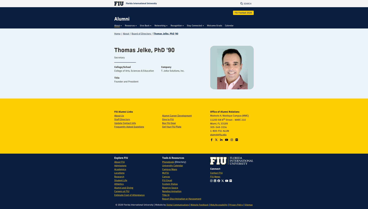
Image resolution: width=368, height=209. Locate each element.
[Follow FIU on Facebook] (219, 181)
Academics (120, 169)
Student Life (120, 180)
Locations (119, 172)
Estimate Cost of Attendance (129, 195)
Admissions (120, 165)
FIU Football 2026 (243, 13)
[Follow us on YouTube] (226, 140)
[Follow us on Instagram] (232, 140)
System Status (170, 184)
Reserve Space (170, 187)
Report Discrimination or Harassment (181, 198)
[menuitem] (118, 25)
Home (117, 33)
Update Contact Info (125, 123)
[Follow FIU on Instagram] (212, 181)
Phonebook (168, 162)
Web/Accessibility (219, 205)
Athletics (119, 184)
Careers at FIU (121, 191)
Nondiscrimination (171, 191)
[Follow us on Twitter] (216, 140)
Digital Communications (177, 205)
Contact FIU (216, 172)
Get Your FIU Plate (171, 126)
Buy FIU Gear (169, 123)
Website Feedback (199, 205)
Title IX (165, 195)
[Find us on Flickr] (237, 140)
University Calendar (172, 165)
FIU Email (167, 180)
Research (119, 176)
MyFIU (165, 172)
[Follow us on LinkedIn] (222, 140)
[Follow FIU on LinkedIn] (215, 181)
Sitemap (249, 205)
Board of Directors (141, 33)
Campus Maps (169, 169)
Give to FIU (168, 119)
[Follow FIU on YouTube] (227, 181)
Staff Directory (122, 119)
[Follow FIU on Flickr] (231, 181)
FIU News (215, 176)
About (126, 33)
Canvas (166, 176)
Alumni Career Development (177, 115)
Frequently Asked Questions (129, 126)
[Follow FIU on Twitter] (223, 181)
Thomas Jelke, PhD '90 (165, 33)
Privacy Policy (236, 205)
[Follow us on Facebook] (212, 140)
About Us (119, 115)
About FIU (119, 162)
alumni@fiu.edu (218, 134)
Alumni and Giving (123, 187)
